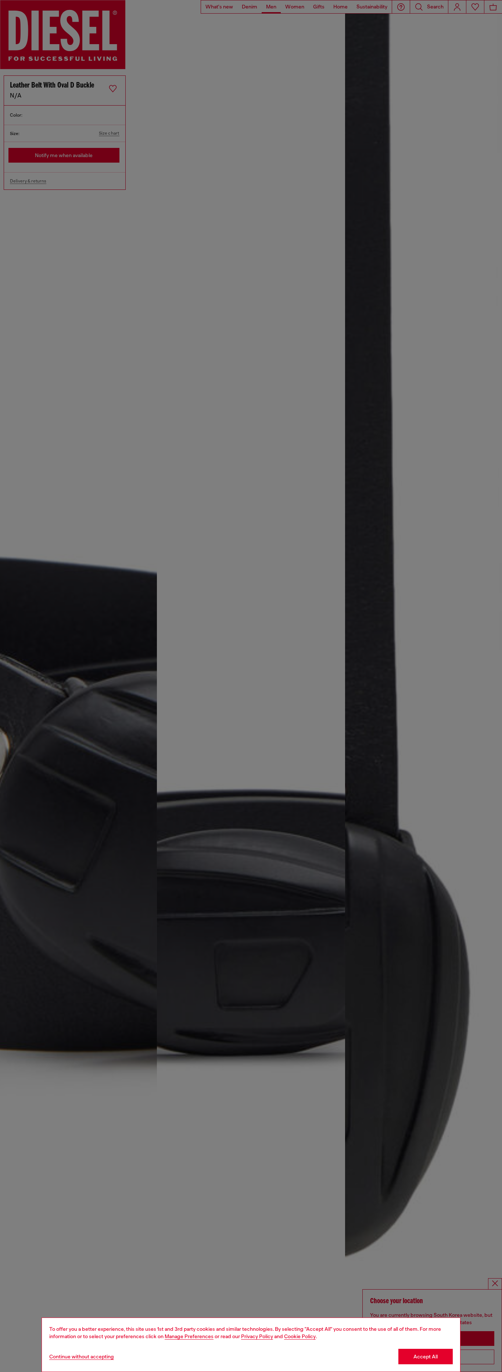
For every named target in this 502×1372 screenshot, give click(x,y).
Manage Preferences (189, 1336)
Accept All (425, 1356)
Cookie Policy (300, 1336)
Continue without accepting (81, 1356)
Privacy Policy (257, 1336)
